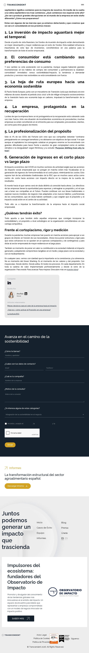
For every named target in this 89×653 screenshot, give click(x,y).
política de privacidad (43, 424)
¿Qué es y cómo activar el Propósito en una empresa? (29, 310)
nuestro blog (72, 269)
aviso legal (28, 424)
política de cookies (63, 424)
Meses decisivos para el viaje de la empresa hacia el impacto (32, 306)
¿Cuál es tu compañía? (14, 376)
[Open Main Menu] (82, 4)
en (66, 538)
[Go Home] (15, 4)
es (62, 538)
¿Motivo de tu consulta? (15, 389)
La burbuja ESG (13, 314)
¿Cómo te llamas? (12, 351)
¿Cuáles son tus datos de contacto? (20, 364)
